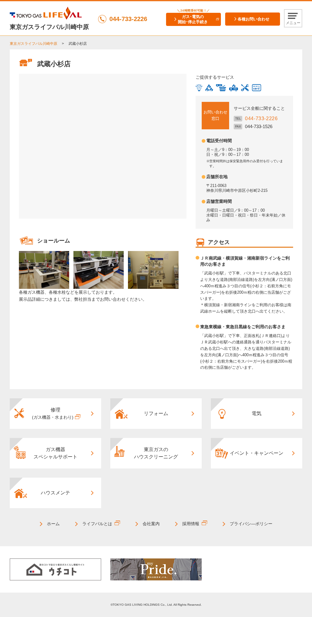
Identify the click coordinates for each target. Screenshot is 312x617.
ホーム (53, 523)
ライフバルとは (97, 523)
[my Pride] (156, 569)
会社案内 (151, 523)
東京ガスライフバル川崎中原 (33, 43)
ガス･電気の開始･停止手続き (193, 19)
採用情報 (190, 523)
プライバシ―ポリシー (251, 523)
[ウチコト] (55, 569)
